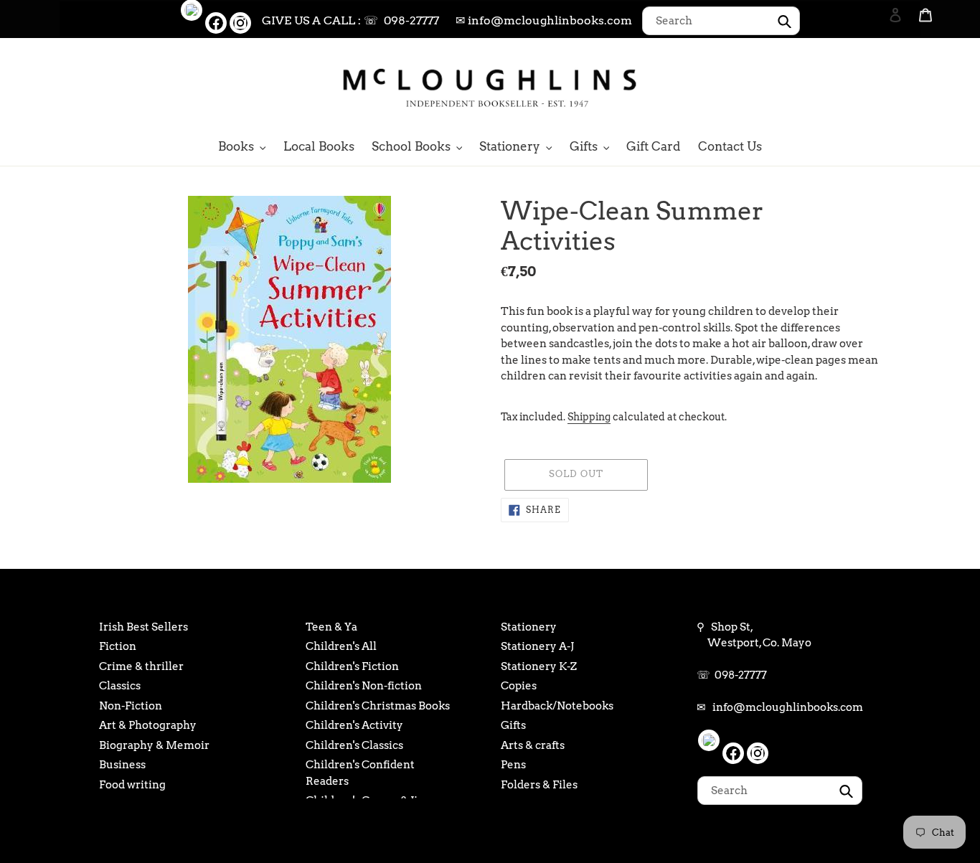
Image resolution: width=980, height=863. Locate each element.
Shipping (589, 417)
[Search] (876, 86)
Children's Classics (354, 745)
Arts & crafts (533, 745)
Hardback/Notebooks (557, 705)
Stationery (529, 627)
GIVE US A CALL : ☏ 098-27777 (350, 20)
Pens (513, 764)
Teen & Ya (331, 627)
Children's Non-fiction (364, 685)
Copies (519, 685)
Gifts (513, 725)
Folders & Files (539, 784)
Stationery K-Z (539, 666)
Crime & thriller (141, 666)
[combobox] (721, 20)
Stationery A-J (537, 646)
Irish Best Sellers (143, 627)
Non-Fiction (130, 705)
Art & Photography (148, 725)
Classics (120, 685)
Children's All (341, 646)
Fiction (117, 646)
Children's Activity (354, 725)
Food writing (132, 784)
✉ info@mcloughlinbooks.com (544, 20)
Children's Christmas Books (378, 705)
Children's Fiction (352, 666)
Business (122, 764)
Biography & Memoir (154, 745)
